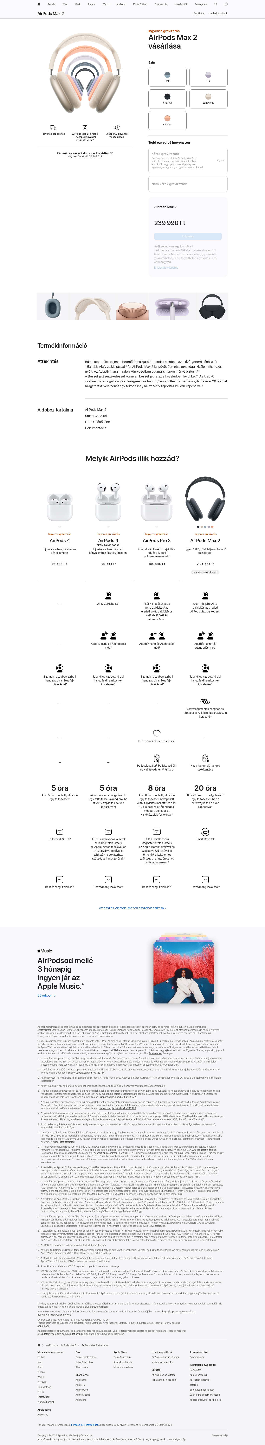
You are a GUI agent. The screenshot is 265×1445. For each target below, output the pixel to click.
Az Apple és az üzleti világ (165, 1357)
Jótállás (194, 1385)
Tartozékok (43, 1397)
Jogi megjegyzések (155, 1439)
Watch (40, 1377)
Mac (39, 1362)
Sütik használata (75, 1439)
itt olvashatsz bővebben (95, 1306)
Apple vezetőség (198, 1375)
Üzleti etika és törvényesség (205, 1394)
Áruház (41, 1357)
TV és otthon (44, 1387)
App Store (80, 1400)
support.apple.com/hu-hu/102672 (118, 1097)
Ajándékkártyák (46, 1402)
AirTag (40, 1392)
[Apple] (38, 1345)
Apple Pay (42, 1414)
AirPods (50, 1345)
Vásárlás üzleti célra (162, 1362)
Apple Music (81, 1389)
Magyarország (220, 1435)
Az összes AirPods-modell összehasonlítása (131, 908)
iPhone (41, 1372)
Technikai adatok (218, 13)
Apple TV (80, 1385)
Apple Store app (122, 1357)
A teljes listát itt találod (62, 1142)
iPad (39, 1367)
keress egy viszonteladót (84, 1425)
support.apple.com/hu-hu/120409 (118, 1108)
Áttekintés (199, 13)
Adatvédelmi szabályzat (50, 1439)
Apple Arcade (82, 1394)
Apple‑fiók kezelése (86, 1357)
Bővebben (46, 995)
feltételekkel (155, 1053)
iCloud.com (81, 1367)
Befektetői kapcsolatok (202, 1389)
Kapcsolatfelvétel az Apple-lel (205, 1400)
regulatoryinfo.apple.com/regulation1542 (61, 1334)
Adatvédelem (197, 1357)
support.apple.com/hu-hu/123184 (86, 1072)
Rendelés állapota (122, 1362)
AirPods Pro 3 (157, 540)
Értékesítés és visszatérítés (127, 1439)
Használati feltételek (98, 1439)
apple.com (43, 1326)
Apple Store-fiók (84, 1362)
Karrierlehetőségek (200, 1380)
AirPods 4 (60, 540)
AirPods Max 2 (50, 13)
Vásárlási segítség (123, 1367)
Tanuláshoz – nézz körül (164, 1380)
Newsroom (195, 1370)
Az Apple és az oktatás (163, 1375)
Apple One (81, 1380)
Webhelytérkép (177, 1439)
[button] (216, 4)
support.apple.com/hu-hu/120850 (112, 1153)
